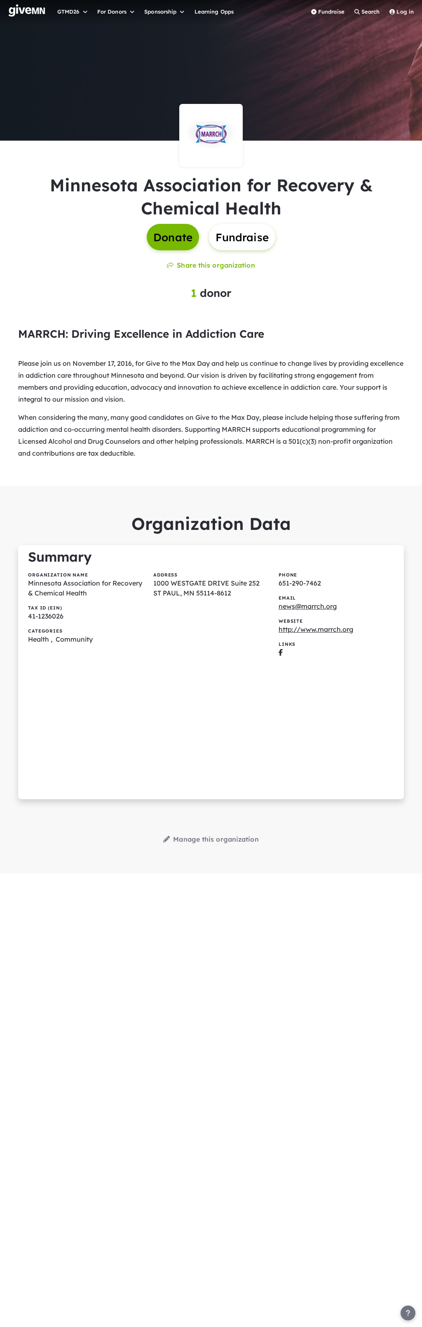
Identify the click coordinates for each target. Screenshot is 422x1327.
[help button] (408, 1313)
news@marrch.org (308, 606)
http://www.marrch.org (316, 629)
